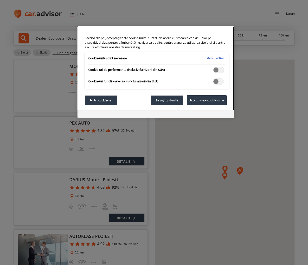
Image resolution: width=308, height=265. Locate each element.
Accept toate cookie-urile (207, 100)
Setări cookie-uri (101, 100)
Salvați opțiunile (167, 100)
